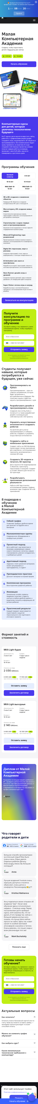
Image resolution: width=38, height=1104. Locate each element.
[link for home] (5, 21)
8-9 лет (27, 176)
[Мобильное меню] (34, 20)
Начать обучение (19, 64)
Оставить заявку (19, 686)
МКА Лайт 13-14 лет (27, 188)
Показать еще (19, 947)
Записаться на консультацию (19, 300)
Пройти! (19, 13)
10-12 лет (10, 182)
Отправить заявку (19, 350)
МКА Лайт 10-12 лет (10, 188)
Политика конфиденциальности (19, 358)
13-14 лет (27, 182)
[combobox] (7, 343)
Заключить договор (19, 693)
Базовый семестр (10, 176)
